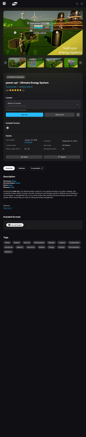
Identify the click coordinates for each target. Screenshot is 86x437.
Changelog (28, 142)
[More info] (28, 149)
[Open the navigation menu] (81, 3)
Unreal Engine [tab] (16, 225)
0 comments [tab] (35, 168)
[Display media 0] (17, 62)
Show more (7, 208)
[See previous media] (5, 62)
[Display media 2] (54, 62)
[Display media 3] (72, 62)
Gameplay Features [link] (26, 86)
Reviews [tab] (22, 168)
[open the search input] (77, 3)
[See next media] (80, 62)
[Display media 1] (35, 62)
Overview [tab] (9, 168)
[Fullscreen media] (80, 13)
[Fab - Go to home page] (14, 3)
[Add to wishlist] (78, 115)
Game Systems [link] (11, 86)
